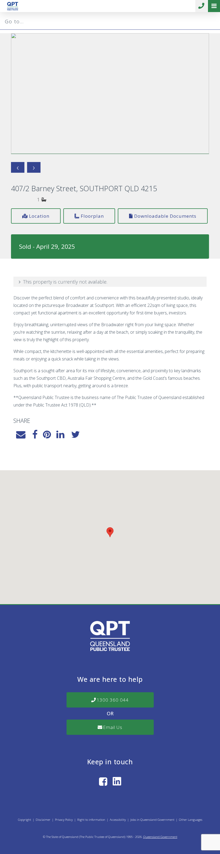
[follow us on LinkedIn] (117, 781)
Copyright (24, 820)
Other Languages (190, 820)
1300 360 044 (201, 6)
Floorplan (92, 216)
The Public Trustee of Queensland (102, 837)
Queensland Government (160, 837)
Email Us (112, 727)
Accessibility (118, 820)
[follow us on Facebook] (103, 781)
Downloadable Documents (165, 216)
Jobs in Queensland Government (152, 820)
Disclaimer (43, 820)
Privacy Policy (64, 820)
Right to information (91, 820)
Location (39, 216)
